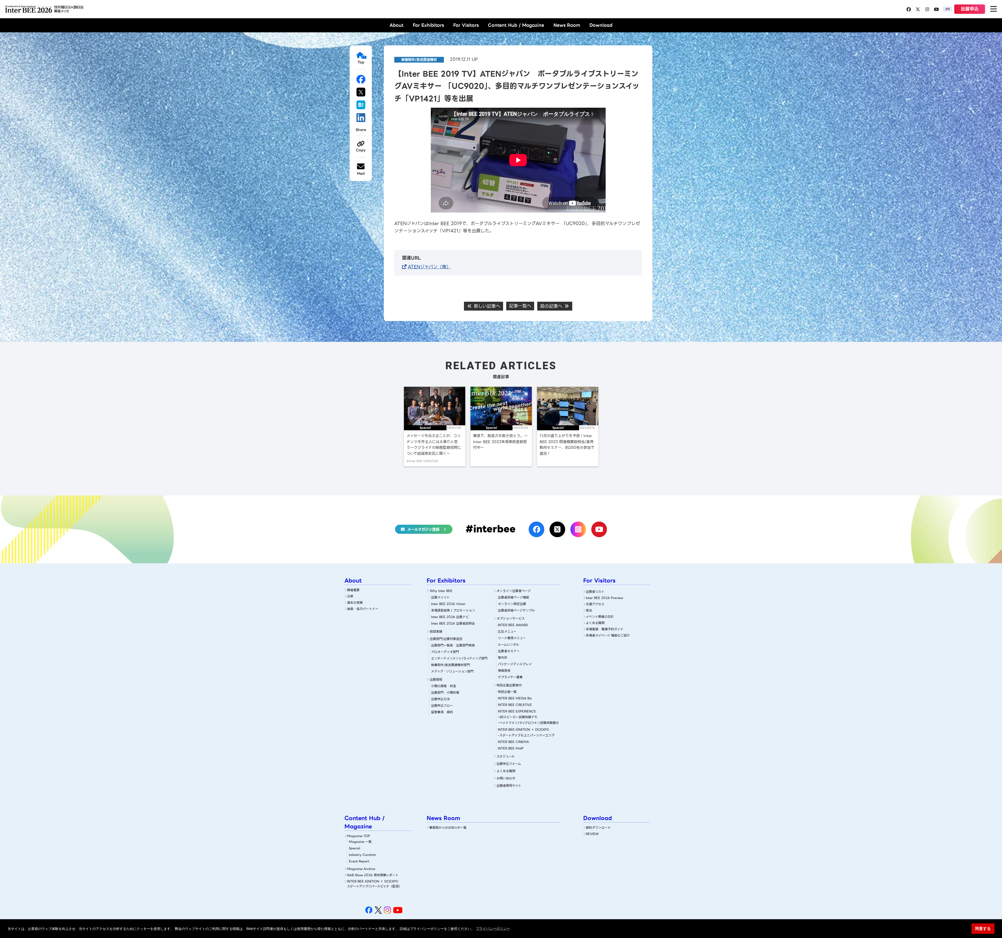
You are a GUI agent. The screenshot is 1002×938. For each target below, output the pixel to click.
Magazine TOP (358, 835)
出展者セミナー (509, 651)
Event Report (359, 861)
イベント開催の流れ (600, 616)
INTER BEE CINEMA (513, 741)
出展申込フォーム (509, 763)
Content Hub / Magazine (516, 25)
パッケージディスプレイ (515, 664)
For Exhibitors (428, 25)
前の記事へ (552, 306)
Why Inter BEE (441, 590)
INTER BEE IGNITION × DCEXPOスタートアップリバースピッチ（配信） (374, 884)
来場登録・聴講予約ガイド (604, 629)
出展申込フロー (442, 705)
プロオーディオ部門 (445, 651)
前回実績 (436, 631)
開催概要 (353, 590)
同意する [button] (983, 928)
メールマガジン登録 (423, 529)
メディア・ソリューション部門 (452, 671)
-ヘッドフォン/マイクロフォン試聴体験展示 (528, 722)
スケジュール (506, 756)
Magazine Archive (361, 868)
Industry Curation (362, 854)
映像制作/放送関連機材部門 (450, 664)
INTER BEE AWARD (513, 624)
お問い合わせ (506, 778)
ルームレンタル (508, 644)
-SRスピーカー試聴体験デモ (518, 717)
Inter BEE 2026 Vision (448, 603)
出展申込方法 (440, 699)
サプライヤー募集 (510, 677)
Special (354, 848)
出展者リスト (595, 591)
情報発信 (504, 670)
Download (600, 25)
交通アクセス (595, 604)
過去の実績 (355, 602)
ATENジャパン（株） (429, 266)
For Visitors (466, 25)
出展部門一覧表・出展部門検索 (453, 645)
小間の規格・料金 (443, 685)
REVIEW (592, 833)
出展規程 (436, 679)
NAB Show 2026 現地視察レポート (372, 875)
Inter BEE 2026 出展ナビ (450, 616)
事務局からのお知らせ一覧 (448, 827)
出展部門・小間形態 (445, 692)
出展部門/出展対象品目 (446, 638)
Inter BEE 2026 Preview (604, 597)
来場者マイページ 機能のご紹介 (608, 635)
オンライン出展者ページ (514, 590)
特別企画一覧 (507, 691)
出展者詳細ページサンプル (516, 610)
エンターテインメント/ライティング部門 (459, 658)
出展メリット (440, 597)
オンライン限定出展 (512, 603)
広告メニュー (507, 631)
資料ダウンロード (598, 827)
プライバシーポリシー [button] (493, 928)
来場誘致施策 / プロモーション (453, 610)
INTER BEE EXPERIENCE (517, 711)
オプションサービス (511, 618)
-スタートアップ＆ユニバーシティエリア (526, 735)
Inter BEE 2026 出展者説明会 (453, 623)
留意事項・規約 (442, 712)
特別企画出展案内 (509, 685)
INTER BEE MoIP (510, 748)
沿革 (350, 596)
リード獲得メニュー (512, 638)
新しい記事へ (486, 306)
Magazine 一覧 (360, 841)
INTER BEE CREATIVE (515, 704)
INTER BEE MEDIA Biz (515, 698)
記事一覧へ (520, 306)
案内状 (502, 657)
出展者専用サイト (509, 785)
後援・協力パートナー (362, 608)
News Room (566, 25)
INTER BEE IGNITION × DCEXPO (523, 729)
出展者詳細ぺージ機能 (513, 597)
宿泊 (589, 610)
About (396, 25)
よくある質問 (506, 770)
